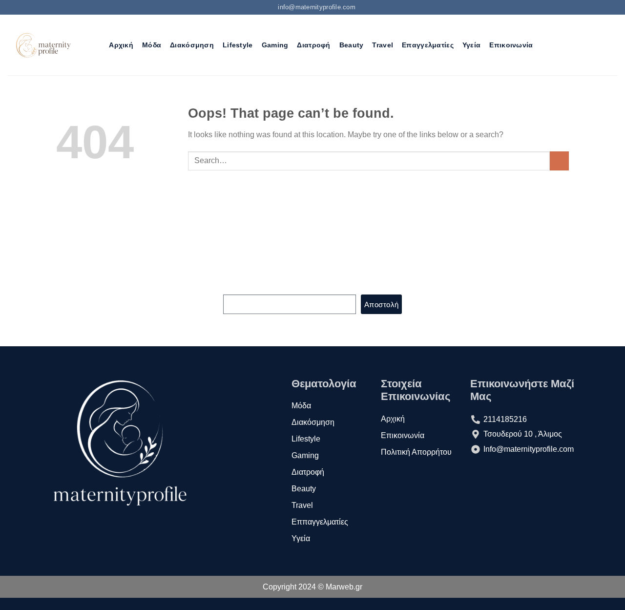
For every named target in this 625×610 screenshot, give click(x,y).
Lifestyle (238, 45)
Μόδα (151, 45)
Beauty (351, 45)
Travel (382, 45)
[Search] (96, 45)
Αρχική (121, 45)
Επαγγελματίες (428, 45)
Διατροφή (313, 45)
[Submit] (559, 160)
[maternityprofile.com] (42, 45)
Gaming (275, 45)
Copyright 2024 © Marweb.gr (312, 587)
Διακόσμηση (192, 45)
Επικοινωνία (511, 45)
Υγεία (471, 45)
